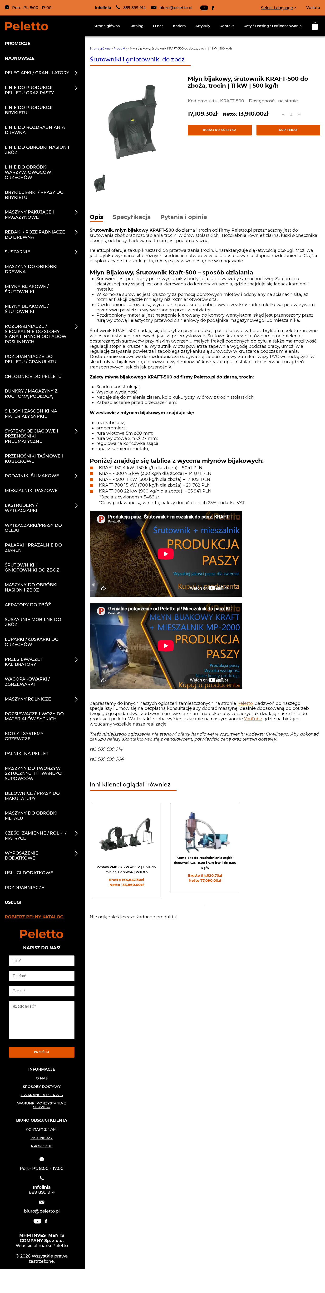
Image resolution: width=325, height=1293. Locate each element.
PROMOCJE (42, 1146)
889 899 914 (134, 7)
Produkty (120, 48)
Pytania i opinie (183, 217)
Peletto (245, 703)
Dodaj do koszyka (219, 130)
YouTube (253, 718)
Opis (96, 217)
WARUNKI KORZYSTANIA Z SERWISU (41, 1105)
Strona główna (107, 26)
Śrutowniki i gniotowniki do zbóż (137, 59)
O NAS (42, 1078)
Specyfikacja (132, 217)
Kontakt (227, 26)
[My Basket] (316, 26)
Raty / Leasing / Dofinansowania (273, 26)
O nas (158, 26)
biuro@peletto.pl (175, 7)
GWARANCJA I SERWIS (42, 1095)
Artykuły (202, 26)
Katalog (136, 26)
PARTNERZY (41, 1137)
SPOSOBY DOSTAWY (42, 1086)
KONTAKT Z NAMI (42, 1129)
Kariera (179, 26)
